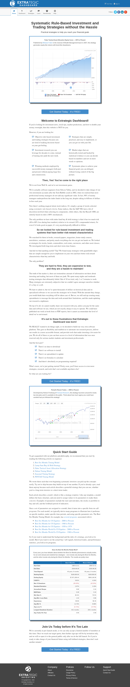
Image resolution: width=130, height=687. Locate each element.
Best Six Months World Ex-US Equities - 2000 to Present (57, 529)
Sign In (117, 4)
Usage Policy (70, 673)
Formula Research (63, 393)
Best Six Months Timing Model (47, 462)
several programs (70, 517)
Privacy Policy (71, 675)
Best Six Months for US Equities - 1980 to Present (54, 523)
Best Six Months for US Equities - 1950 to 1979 (53, 526)
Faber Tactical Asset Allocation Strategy (50, 468)
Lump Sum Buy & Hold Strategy (47, 465)
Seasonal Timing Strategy (45, 474)
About (50, 670)
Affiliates (50, 673)
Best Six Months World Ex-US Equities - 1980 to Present (57, 532)
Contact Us (51, 675)
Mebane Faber (48, 43)
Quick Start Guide (109, 670)
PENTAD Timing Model (44, 476)
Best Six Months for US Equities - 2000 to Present (54, 520)
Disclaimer (69, 670)
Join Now (109, 4)
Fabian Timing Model (43, 471)
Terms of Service (71, 678)
